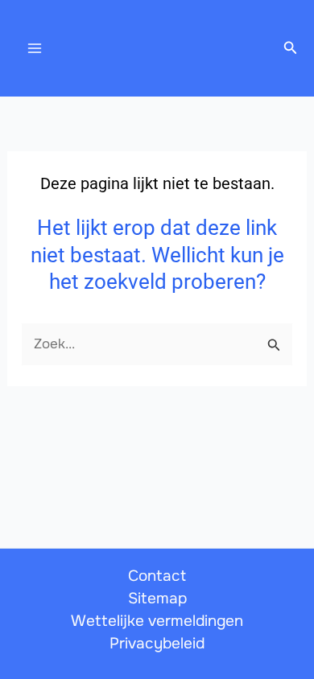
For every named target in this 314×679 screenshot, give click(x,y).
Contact (157, 576)
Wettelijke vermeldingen (157, 621)
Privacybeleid (157, 643)
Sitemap (157, 598)
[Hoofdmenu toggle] (34, 48)
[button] (290, 48)
